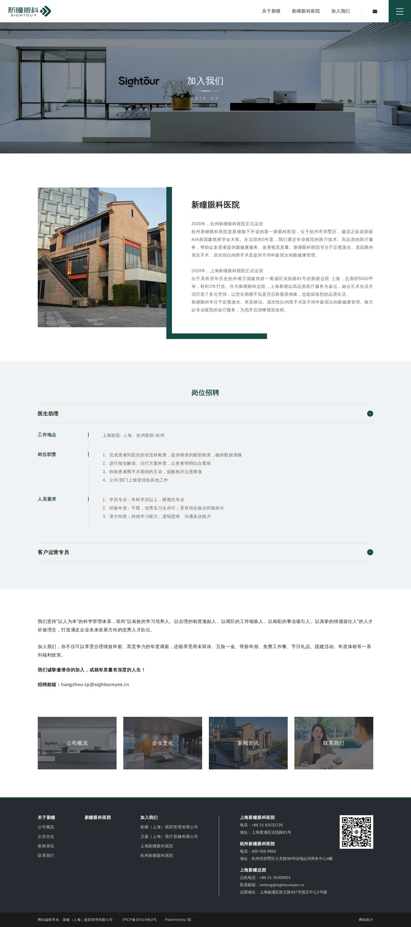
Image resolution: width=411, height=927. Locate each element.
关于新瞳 (271, 11)
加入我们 (340, 11)
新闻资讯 (46, 846)
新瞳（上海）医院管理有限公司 (169, 827)
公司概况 (46, 827)
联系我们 (46, 855)
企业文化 (46, 836)
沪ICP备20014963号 (139, 920)
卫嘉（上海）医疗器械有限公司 (169, 836)
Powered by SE (178, 920)
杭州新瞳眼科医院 (156, 855)
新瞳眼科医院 (306, 11)
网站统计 (366, 919)
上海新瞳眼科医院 (156, 846)
